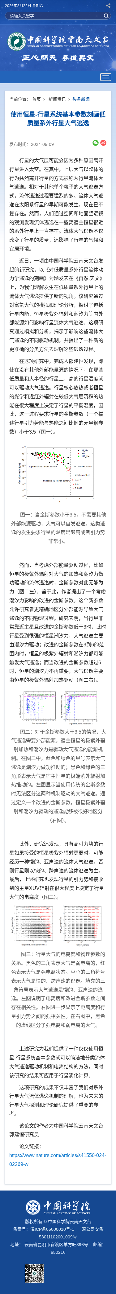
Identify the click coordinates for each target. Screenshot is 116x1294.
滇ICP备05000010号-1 (52, 1229)
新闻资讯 (57, 99)
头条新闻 (81, 99)
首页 (36, 99)
